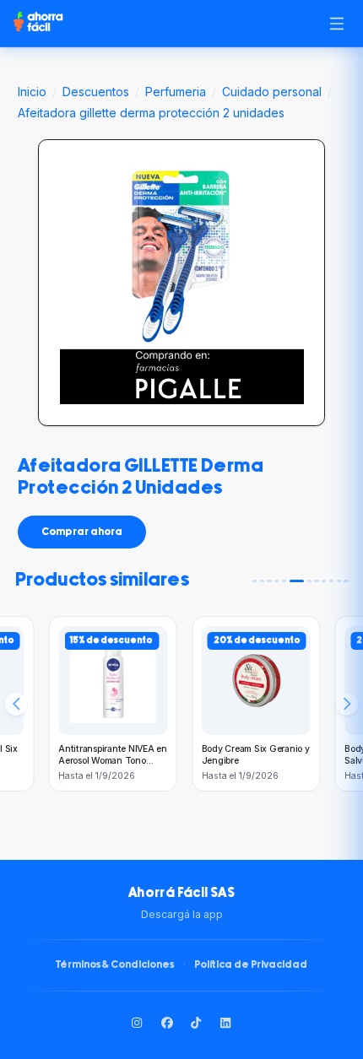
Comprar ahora (81, 532)
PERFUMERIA (175, 91)
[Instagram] (137, 1022)
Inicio (32, 91)
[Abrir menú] (336, 23)
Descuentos (95, 91)
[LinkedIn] (226, 1022)
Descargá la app (182, 914)
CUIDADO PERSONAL (272, 91)
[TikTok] (196, 1022)
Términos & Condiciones (115, 965)
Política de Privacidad (250, 965)
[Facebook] (167, 1022)
